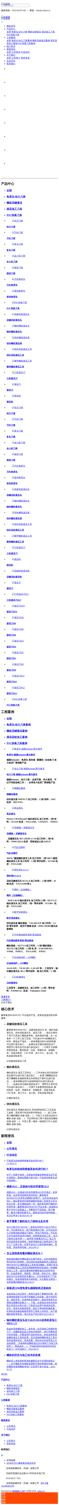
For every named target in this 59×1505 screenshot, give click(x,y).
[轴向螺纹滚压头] (21, 326)
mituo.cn (41, 1491)
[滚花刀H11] (18, 676)
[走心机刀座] (18, 256)
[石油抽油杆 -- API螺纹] (24, 957)
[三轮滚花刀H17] (20, 594)
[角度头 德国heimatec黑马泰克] (27, 749)
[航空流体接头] (19, 912)
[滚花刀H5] (18, 652)
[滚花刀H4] (18, 641)
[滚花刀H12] (18, 687)
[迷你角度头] (18, 291)
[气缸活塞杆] (18, 847)
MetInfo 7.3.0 (18, 1491)
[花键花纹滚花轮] (21, 571)
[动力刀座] (17, 221)
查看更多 (5, 997)
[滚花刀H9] (18, 664)
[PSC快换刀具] (19, 302)
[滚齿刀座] (17, 267)
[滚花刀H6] (18, 617)
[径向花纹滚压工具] (22, 349)
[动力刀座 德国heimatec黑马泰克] (28, 768)
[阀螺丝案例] (18, 788)
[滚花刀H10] (18, 606)
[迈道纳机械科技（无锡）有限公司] (29, 3)
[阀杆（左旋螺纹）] (22, 889)
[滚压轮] (16, 396)
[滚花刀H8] (18, 629)
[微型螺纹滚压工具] (22, 361)
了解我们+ (6, 999)
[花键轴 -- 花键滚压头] (23, 827)
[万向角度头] (18, 279)
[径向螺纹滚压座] (21, 337)
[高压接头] (17, 808)
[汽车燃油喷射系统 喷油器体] (26, 935)
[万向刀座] (17, 232)
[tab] (32, 190)
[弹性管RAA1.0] (20, 870)
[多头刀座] (17, 244)
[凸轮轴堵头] (18, 977)
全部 (9, 32)
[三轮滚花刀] (18, 372)
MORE (4, 1374)
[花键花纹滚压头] (21, 314)
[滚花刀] (16, 384)
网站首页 (11, 26)
